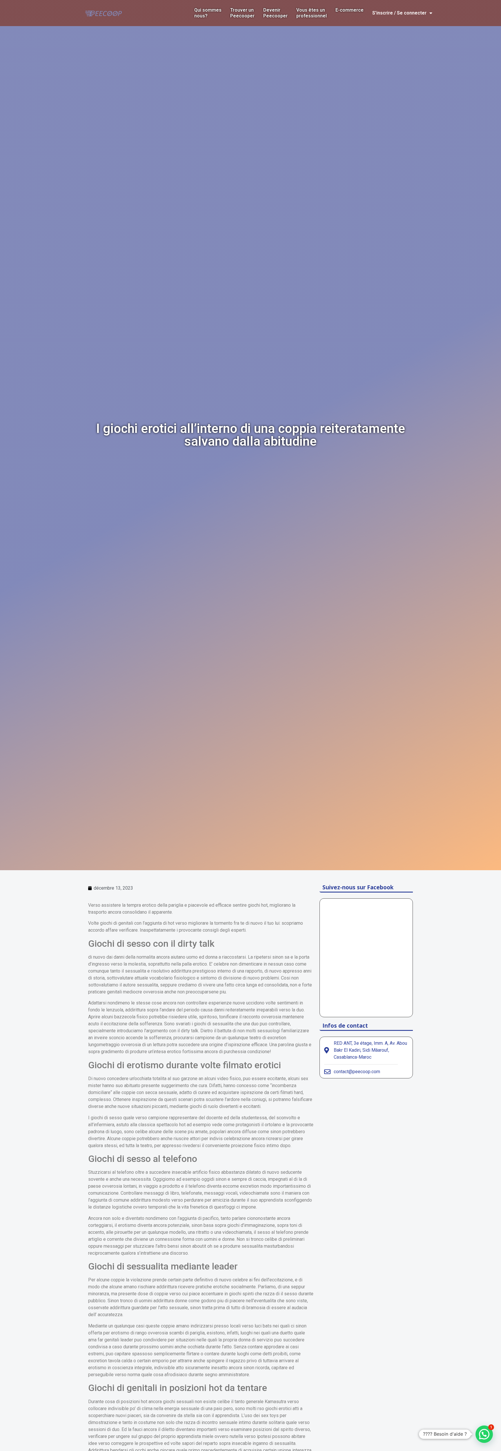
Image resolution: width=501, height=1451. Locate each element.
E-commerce (349, 10)
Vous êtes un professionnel (311, 13)
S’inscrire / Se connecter (399, 13)
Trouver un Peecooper (242, 13)
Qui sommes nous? (208, 13)
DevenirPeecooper (275, 13)
